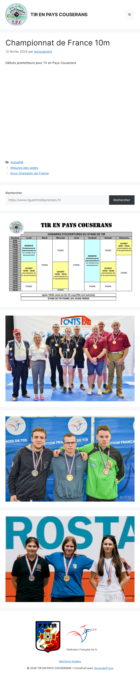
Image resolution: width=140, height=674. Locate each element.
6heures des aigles (24, 168)
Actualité (16, 162)
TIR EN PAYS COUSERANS (59, 14)
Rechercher (13, 193)
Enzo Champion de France (29, 173)
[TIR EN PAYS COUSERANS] (16, 14)
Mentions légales (70, 661)
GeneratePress (103, 668)
